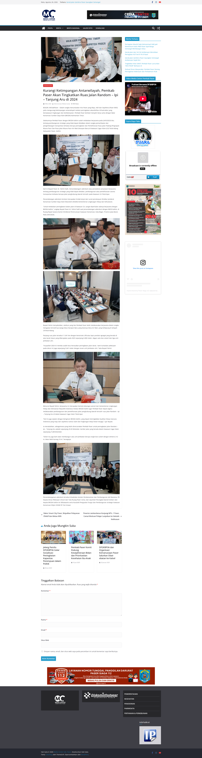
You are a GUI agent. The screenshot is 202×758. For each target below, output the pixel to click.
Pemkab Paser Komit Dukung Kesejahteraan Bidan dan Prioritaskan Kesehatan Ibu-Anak (81, 553)
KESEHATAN (129, 699)
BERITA (58, 28)
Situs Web (45, 640)
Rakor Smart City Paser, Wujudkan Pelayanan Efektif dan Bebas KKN (62, 514)
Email (44, 630)
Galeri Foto (87, 28)
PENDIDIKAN (129, 704)
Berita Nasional (73, 28)
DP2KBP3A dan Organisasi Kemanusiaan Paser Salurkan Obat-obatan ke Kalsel (108, 553)
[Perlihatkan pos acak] (158, 28)
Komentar (45, 591)
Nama (44, 620)
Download (100, 28)
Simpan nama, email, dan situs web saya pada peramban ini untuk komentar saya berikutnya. (81, 651)
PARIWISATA (129, 708)
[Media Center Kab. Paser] (43, 28)
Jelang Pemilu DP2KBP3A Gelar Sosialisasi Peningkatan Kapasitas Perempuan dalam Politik (52, 555)
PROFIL (50, 28)
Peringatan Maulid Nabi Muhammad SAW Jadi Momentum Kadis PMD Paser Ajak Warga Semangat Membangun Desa (141, 46)
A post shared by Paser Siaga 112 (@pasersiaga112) (144, 291)
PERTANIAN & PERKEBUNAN (135, 713)
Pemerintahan (48, 85)
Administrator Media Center (62, 104)
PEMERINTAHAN (131, 694)
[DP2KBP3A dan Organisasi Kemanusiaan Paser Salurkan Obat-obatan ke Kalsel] (109, 532)
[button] (62, 28)
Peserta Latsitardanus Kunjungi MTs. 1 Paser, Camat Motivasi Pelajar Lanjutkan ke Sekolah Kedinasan (101, 516)
